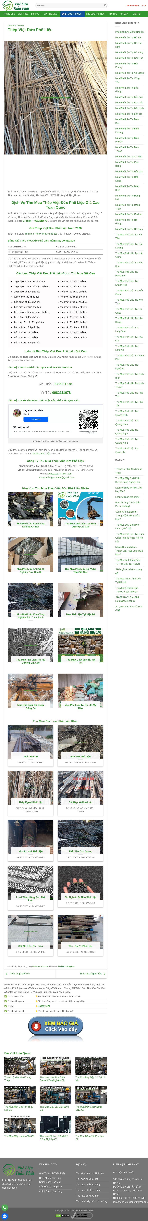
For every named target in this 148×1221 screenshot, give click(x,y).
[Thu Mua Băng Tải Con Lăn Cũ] (91, 1124)
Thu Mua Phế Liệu (40, 453)
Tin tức (113, 14)
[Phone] (4, 1207)
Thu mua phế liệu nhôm (88, 1190)
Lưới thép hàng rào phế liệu (30, 899)
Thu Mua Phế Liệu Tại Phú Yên (129, 404)
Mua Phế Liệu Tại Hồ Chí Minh (128, 45)
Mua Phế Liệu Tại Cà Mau (128, 156)
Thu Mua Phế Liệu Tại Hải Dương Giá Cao (30, 661)
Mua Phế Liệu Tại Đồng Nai (127, 197)
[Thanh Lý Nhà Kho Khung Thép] (20, 1066)
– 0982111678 (39, 221)
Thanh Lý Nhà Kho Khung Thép (128, 471)
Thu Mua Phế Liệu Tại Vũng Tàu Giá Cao (80, 571)
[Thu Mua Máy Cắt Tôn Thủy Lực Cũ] (20, 1095)
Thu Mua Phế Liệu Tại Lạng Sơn (126, 329)
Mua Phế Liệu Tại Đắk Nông (126, 179)
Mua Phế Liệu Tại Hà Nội (128, 37)
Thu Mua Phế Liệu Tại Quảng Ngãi (126, 432)
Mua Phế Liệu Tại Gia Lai (128, 214)
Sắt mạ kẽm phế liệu (30, 946)
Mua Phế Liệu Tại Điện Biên (127, 188)
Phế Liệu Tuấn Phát (123, 1172)
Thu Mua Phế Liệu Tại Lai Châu (128, 311)
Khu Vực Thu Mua (95, 14)
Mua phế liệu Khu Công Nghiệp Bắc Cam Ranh (30, 616)
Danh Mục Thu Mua (71, 14)
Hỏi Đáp (124, 14)
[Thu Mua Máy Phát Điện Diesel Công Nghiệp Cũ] (55, 1066)
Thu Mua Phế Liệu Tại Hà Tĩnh (128, 236)
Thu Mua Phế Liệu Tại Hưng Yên (126, 274)
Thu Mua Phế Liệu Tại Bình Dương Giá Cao (80, 525)
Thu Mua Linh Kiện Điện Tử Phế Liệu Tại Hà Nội (127, 562)
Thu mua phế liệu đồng (88, 1184)
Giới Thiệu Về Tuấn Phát (52, 1173)
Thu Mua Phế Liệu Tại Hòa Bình (129, 264)
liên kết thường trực (66, 966)
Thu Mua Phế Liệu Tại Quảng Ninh (126, 441)
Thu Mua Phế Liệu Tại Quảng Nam (126, 422)
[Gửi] (105, 5)
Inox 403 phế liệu (80, 756)
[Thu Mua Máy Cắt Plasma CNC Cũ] (91, 1095)
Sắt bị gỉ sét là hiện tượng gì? (128, 571)
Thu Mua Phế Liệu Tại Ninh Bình (129, 376)
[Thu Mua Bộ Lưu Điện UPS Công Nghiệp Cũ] (55, 1124)
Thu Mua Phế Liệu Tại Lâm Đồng (129, 320)
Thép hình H (31, 756)
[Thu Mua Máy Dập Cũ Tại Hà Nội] (91, 1066)
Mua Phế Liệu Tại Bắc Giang (126, 90)
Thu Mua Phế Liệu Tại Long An (126, 348)
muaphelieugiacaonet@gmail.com (56, 477)
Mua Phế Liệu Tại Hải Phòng (126, 65)
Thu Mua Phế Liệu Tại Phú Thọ (129, 395)
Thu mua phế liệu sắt (87, 1179)
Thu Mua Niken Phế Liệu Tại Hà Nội (128, 580)
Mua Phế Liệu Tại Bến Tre (128, 114)
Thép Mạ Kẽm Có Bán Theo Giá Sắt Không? (126, 590)
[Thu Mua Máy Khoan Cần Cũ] (20, 1124)
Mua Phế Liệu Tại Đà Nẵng (129, 52)
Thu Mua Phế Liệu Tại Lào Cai (129, 339)
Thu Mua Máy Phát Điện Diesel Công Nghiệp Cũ (127, 480)
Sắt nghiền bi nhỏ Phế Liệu (80, 897)
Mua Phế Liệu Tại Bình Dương (127, 130)
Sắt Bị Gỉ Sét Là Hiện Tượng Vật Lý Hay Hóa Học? (127, 515)
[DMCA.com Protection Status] (62, 1215)
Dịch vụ (35, 14)
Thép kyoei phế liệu (30, 802)
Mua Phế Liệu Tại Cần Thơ (129, 58)
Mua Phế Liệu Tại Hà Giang (126, 222)
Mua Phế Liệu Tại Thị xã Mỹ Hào (80, 707)
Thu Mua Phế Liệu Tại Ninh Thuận (129, 385)
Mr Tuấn (26, 221)
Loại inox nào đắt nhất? (127, 497)
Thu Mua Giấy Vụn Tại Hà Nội (80, 661)
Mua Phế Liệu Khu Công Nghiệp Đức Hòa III (30, 571)
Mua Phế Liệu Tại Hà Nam (129, 229)
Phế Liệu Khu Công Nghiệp (129, 32)
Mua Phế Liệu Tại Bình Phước (127, 140)
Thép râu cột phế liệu (91, 974)
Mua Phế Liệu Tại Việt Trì (80, 614)
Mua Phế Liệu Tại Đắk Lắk (129, 171)
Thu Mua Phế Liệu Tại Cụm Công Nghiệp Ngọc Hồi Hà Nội (129, 538)
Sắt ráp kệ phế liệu (80, 802)
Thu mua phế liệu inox (87, 1196)
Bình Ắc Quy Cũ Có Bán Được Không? (127, 504)
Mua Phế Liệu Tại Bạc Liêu (129, 102)
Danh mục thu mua (16, 25)
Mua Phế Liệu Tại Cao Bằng (126, 164)
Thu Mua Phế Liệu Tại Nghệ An (126, 367)
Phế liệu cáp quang (80, 851)
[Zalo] (4, 1216)
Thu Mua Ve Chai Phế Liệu (90, 1173)
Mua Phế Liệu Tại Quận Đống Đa (30, 707)
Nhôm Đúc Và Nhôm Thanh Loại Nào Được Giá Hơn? (129, 551)
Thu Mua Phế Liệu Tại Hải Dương (128, 246)
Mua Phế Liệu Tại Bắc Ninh (129, 108)
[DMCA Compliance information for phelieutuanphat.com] (81, 1215)
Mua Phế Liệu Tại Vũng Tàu (127, 80)
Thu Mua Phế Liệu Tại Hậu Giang (129, 255)
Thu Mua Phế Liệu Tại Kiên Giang (129, 292)
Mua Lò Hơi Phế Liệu (31, 851)
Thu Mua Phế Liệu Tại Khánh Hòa (126, 283)
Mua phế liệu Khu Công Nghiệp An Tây (30, 525)
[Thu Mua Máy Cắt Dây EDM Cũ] (55, 1095)
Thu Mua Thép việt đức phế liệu (41, 234)
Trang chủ (9, 14)
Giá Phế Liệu (50, 14)
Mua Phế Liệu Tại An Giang (129, 73)
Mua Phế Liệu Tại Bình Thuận (127, 149)
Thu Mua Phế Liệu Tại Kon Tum (129, 302)
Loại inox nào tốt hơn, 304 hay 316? (128, 489)
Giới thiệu (23, 14)
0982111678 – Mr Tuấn (60, 473)
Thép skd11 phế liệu (80, 946)
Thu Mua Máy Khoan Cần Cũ (19, 1136)
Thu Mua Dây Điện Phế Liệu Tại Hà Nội (127, 527)
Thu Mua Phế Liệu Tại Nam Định (129, 357)
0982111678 (63, 384)
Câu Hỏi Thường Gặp (50, 1186)
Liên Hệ (136, 14)
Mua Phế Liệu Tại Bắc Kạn (129, 97)
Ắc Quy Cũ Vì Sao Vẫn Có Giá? (128, 608)
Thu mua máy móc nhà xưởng (91, 1201)
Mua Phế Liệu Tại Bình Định (127, 121)
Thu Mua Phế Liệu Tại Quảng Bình (126, 413)
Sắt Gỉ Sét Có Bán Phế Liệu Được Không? (127, 599)
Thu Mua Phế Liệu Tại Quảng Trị (126, 450)
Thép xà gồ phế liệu (19, 974)
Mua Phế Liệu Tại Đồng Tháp (127, 207)
